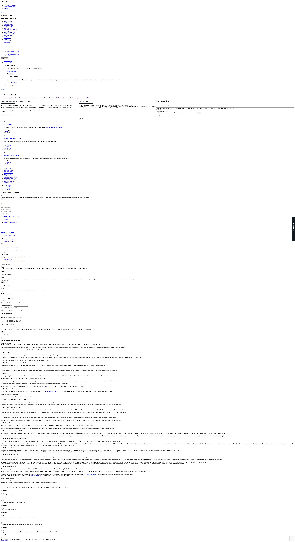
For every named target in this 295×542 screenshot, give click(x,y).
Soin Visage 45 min (8, 25)
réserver (166, 106)
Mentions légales (8, 259)
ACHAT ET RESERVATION (10, 216)
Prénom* (3, 302)
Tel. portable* (4, 309)
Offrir (8, 146)
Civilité (3, 298)
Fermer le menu (4, 1)
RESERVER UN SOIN (9, 7)
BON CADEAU (8, 40)
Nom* (2, 300)
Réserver (9, 145)
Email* (2, 304)
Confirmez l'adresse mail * (7, 305)
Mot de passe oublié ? (12, 71)
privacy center (4, 540)
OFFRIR (6, 8)
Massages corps (10, 52)
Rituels (8, 55)
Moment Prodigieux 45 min (12, 138)
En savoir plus (7, 131)
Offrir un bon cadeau (9, 221)
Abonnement (7, 42)
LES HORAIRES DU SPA (10, 235)
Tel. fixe (3, 307)
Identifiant (9, 68)
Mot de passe (30, 68)
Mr (13, 298)
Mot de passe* (4, 317)
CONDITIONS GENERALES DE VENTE (15, 261)
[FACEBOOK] (1, 244)
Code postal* (4, 310)
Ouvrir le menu (4, 58)
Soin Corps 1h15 (8, 27)
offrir (171, 106)
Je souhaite (159, 106)
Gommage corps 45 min (11, 155)
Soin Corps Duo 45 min (9, 32)
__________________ (9, 238)
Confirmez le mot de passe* (7, 327)
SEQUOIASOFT (15, 247)
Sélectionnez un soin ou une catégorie (165, 112)
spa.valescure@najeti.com (6, 213)
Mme (9, 298)
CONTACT (7, 9)
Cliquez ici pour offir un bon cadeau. (54, 127)
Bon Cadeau (8, 124)
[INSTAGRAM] (2, 244)
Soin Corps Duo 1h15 (9, 33)
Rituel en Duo (7, 38)
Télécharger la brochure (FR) (11, 222)
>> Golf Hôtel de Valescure (7, 114)
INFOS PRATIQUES (7, 233)
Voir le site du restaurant (9, 241)
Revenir (2, 12)
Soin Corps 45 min (8, 24)
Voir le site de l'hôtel (9, 239)
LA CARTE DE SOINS (10, 5)
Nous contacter (7, 237)
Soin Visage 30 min (8, 22)
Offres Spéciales (11, 50)
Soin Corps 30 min (8, 21)
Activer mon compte (12, 82)
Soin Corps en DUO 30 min (10, 29)
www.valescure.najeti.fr (53, 451)
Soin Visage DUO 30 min (10, 31)
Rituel (5, 36)
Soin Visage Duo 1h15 (9, 35)
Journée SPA (7, 39)
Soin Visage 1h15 (8, 28)
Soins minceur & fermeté (13, 54)
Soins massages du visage (13, 51)
